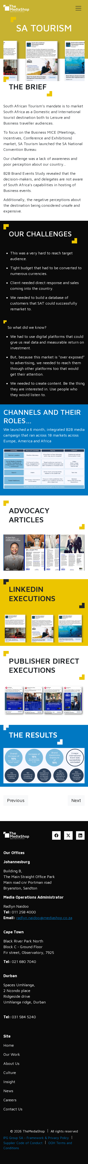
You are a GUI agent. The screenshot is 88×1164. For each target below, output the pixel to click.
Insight (9, 1081)
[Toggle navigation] (78, 8)
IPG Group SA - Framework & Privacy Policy (36, 1138)
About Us (11, 1063)
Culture (9, 1072)
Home (8, 1045)
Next (76, 800)
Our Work (11, 1054)
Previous (16, 800)
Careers (9, 1100)
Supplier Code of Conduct (23, 1143)
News (8, 1091)
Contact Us (12, 1109)
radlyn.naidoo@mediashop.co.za (44, 918)
